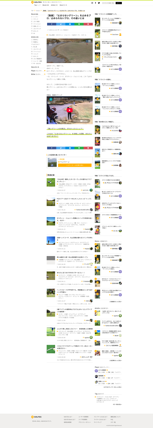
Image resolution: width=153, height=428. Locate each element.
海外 (66, 314)
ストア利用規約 (83, 419)
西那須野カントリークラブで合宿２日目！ (111, 161)
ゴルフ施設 (36, 21)
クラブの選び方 (64, 317)
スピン (61, 187)
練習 (83, 333)
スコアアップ (84, 242)
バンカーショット (65, 242)
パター (61, 314)
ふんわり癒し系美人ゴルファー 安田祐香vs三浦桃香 (75, 329)
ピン (79, 223)
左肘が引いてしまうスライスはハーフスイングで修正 (111, 204)
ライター (36, 74)
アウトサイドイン (69, 244)
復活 (80, 184)
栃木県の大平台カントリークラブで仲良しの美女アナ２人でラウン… (111, 138)
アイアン (78, 277)
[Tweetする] (60, 24)
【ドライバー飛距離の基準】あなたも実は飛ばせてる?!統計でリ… (111, 331)
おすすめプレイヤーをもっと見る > (113, 387)
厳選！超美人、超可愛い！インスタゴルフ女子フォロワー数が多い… (111, 351)
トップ (37, 5)
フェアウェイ (73, 314)
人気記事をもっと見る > (115, 360)
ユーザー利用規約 (83, 417)
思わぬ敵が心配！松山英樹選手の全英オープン (72, 257)
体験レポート (37, 26)
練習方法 (86, 244)
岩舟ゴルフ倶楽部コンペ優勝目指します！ (111, 150)
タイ (76, 184)
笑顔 (61, 244)
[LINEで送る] (79, 24)
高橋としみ (101, 381)
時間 (77, 352)
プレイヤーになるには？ (101, 417)
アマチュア (63, 226)
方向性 (70, 275)
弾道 (61, 207)
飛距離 (61, 259)
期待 (86, 316)
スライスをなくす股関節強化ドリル (111, 215)
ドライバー (86, 205)
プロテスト (87, 331)
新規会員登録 (67, 422)
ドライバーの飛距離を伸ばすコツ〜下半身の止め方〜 (111, 30)
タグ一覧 (113, 422)
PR (34, 33)
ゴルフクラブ (83, 185)
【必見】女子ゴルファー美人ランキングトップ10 (111, 312)
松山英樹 (52, 35)
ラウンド (35, 19)
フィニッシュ (69, 223)
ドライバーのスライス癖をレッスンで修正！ (111, 227)
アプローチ (78, 203)
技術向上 (35, 39)
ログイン (119, 3)
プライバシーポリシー (85, 422)
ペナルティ (80, 261)
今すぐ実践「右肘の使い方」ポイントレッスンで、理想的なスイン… (111, 341)
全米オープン (76, 35)
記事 (54, 5)
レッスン (35, 17)
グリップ (69, 278)
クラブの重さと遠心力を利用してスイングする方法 (111, 54)
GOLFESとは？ (68, 417)
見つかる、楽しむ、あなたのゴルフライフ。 (42, 421)
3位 (72, 203)
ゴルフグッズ (37, 28)
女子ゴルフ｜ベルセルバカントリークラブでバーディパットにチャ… (111, 279)
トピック (35, 54)
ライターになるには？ (100, 419)
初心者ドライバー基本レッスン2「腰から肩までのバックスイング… (111, 96)
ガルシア (62, 278)
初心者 (35, 47)
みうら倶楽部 (102, 370)
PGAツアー (70, 184)
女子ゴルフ (36, 44)
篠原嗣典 (100, 376)
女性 (88, 296)
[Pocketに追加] (88, 24)
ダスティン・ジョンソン (63, 35)
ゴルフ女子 (109, 397)
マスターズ (63, 261)
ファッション (37, 24)
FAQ (112, 419)
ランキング (81, 275)
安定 (61, 246)
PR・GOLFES (37, 63)
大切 (75, 275)
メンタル (72, 294)
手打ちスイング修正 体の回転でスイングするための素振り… (112, 291)
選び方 (85, 351)
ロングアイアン (79, 316)
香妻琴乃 (100, 398)
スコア (68, 224)
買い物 (63, 5)
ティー (89, 203)
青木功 (66, 246)
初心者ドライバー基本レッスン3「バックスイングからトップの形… (111, 107)
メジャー (78, 205)
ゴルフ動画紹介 (37, 59)
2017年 (82, 224)
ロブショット (75, 242)
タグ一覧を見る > (117, 404)
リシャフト (63, 351)
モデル (61, 185)
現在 (73, 351)
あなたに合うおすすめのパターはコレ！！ (71, 273)
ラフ (84, 203)
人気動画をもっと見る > (115, 301)
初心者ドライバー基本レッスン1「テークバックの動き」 (111, 84)
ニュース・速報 (37, 61)
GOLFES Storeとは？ (70, 419)
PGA (89, 184)
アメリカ (71, 205)
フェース (76, 296)
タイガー (71, 277)
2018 (76, 185)
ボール (84, 35)
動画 (46, 5)
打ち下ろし (75, 224)
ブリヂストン (69, 185)
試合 (85, 184)
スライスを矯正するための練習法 (111, 180)
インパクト (83, 352)
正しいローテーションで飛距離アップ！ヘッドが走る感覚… (111, 19)
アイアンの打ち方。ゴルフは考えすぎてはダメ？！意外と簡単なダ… (111, 322)
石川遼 (72, 352)
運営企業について (116, 417)
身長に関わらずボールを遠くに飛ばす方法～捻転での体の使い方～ (111, 42)
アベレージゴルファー (66, 296)
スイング (79, 351)
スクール (62, 224)
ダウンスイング (64, 352)
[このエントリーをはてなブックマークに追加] (70, 24)
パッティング (69, 259)
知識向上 (35, 42)
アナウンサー (63, 205)
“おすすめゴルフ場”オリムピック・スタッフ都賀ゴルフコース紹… (111, 127)
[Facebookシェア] (51, 24)
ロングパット (86, 277)
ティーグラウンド (87, 259)
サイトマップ (97, 422)
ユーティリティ (81, 294)
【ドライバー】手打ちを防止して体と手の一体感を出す (111, 65)
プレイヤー (36, 71)
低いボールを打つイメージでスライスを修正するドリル (111, 192)
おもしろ (35, 31)
